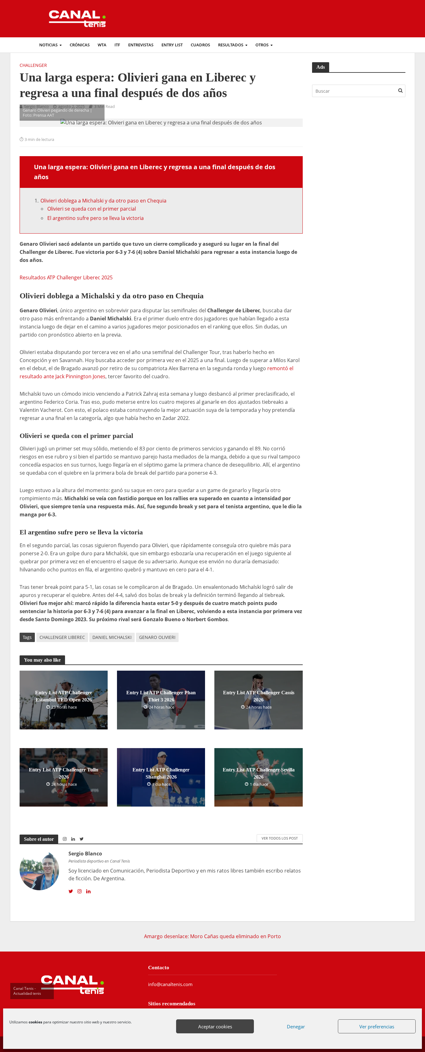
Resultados (230, 45)
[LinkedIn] (88, 891)
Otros (262, 45)
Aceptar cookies (215, 1026)
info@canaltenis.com (170, 984)
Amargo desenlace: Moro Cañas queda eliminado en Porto (212, 936)
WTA (102, 45)
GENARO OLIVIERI (157, 637)
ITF (117, 45)
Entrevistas (140, 45)
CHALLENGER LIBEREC (62, 637)
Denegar (296, 1026)
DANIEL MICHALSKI (112, 637)
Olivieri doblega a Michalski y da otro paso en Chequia (103, 200)
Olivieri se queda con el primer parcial (91, 208)
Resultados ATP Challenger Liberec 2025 (66, 277)
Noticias (48, 45)
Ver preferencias (376, 1026)
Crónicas (80, 45)
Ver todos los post (280, 838)
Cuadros (200, 45)
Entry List (172, 45)
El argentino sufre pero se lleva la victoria (95, 218)
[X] (70, 891)
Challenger (33, 65)
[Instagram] (79, 891)
